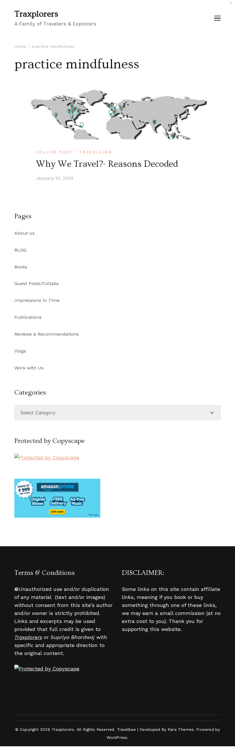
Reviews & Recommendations (46, 334)
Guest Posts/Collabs (36, 283)
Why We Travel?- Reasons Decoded (107, 164)
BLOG (20, 250)
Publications (28, 317)
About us (24, 233)
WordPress (117, 737)
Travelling (95, 152)
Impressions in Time (37, 300)
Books (20, 267)
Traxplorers (36, 14)
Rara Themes (181, 729)
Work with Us (29, 368)
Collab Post (54, 152)
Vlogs (20, 351)
